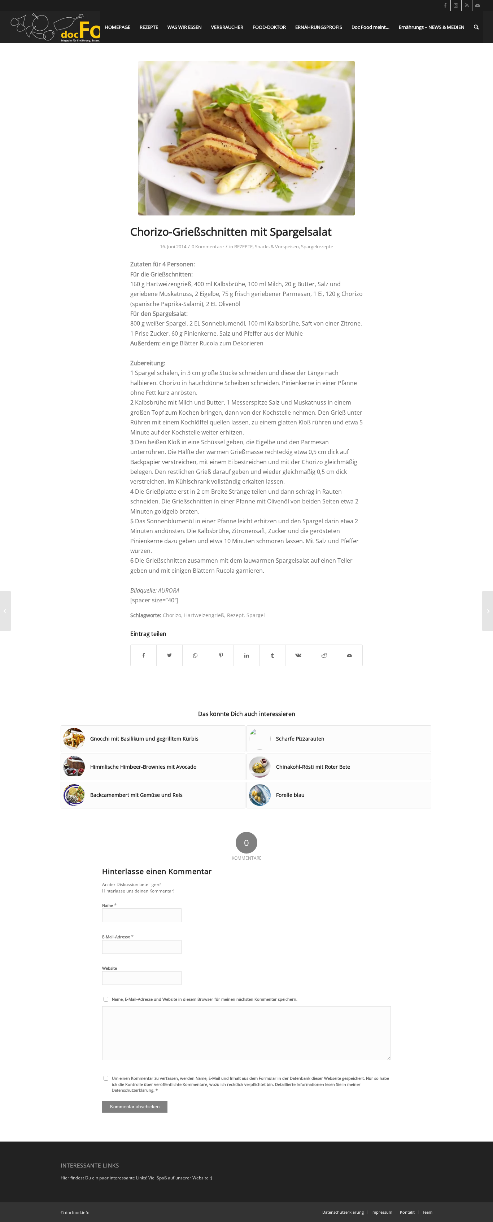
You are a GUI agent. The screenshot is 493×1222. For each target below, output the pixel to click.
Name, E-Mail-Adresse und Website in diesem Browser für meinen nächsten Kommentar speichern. (204, 999)
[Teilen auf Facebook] (143, 655)
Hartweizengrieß (204, 615)
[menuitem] (117, 27)
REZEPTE (243, 246)
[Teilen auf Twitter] (169, 655)
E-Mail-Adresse (118, 936)
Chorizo (172, 615)
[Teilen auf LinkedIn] (246, 655)
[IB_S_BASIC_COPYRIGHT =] (246, 138)
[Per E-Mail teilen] (349, 655)
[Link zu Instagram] (456, 5)
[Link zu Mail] (477, 5)
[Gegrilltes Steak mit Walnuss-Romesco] (487, 611)
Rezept (235, 615)
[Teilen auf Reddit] (323, 655)
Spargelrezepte (317, 246)
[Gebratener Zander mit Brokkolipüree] (5, 611)
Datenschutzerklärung (132, 1090)
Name (109, 905)
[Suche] (476, 27)
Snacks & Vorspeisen (277, 246)
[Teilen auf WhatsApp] (195, 655)
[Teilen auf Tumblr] (272, 655)
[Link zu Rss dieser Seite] (467, 5)
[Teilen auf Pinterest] (221, 655)
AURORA (168, 590)
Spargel (256, 615)
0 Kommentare (208, 246)
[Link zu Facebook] (445, 5)
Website (109, 968)
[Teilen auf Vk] (298, 655)
